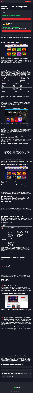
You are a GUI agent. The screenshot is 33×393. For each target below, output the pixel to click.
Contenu (4, 34)
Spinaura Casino (9, 11)
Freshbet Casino (9, 23)
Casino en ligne (16, 383)
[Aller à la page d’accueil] (4, 1)
